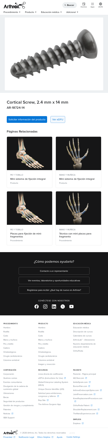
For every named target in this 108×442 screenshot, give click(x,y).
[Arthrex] (14, 5)
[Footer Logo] (10, 432)
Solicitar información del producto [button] (26, 119)
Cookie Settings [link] (73, 437)
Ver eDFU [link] (57, 119)
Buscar (69, 5)
